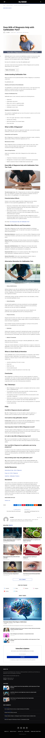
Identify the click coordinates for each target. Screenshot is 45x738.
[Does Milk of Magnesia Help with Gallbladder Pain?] (22, 44)
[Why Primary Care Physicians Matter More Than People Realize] (6, 699)
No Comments (20, 32)
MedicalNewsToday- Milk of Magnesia (13, 470)
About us (6, 731)
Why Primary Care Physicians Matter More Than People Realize (22, 698)
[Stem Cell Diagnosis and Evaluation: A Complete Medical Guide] (6, 635)
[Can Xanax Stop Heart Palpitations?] (12, 566)
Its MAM (8, 32)
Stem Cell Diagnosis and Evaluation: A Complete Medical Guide (22, 633)
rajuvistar (6, 707)
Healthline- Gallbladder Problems (12, 476)
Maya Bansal (7, 714)
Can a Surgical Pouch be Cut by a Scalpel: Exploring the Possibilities (17, 708)
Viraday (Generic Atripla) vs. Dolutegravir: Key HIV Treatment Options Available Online (20, 715)
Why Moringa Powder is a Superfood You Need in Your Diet (32, 540)
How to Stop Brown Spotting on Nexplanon (30, 557)
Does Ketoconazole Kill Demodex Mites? (31, 573)
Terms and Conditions (36, 731)
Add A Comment (22, 579)
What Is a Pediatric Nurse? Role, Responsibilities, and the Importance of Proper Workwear (25, 640)
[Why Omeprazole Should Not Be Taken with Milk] (12, 549)
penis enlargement (8, 711)
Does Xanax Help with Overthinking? (14, 511)
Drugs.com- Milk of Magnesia (11, 473)
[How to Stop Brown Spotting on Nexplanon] (32, 549)
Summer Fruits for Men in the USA (11, 712)
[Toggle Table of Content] (16, 70)
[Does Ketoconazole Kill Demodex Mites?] (32, 566)
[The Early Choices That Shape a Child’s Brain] (22, 609)
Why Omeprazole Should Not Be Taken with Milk (11, 557)
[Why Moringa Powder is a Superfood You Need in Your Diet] (32, 532)
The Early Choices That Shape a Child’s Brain (15, 622)
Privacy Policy (29, 659)
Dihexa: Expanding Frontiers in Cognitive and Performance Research (12, 540)
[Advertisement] (22, 17)
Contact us (20, 731)
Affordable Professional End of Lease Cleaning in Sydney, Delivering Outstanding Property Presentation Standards (25, 629)
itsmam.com (7, 500)
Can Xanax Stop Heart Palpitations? (11, 573)
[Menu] (4, 2)
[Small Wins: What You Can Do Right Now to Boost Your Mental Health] (6, 694)
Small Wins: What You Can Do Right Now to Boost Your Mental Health (23, 692)
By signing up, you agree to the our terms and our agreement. (23, 659)
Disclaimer (26, 731)
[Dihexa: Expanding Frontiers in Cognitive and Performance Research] (12, 532)
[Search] (40, 2)
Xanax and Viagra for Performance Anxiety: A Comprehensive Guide (17, 719)
